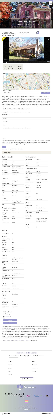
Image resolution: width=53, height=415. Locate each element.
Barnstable (16, 340)
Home (4, 340)
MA (12, 340)
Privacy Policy (31, 144)
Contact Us (10, 320)
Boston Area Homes (13, 355)
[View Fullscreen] (5, 80)
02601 (27, 340)
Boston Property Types (25, 355)
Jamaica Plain (35, 368)
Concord (10, 368)
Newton (34, 371)
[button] (38, 24)
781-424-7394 (35, 408)
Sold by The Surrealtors (38, 355)
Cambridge (34, 364)
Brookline (10, 364)
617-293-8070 (7, 316)
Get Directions (45, 92)
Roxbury (10, 374)
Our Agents (10, 322)
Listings (8, 340)
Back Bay (10, 361)
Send (4, 146)
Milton (9, 371)
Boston (33, 361)
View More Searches (26, 379)
